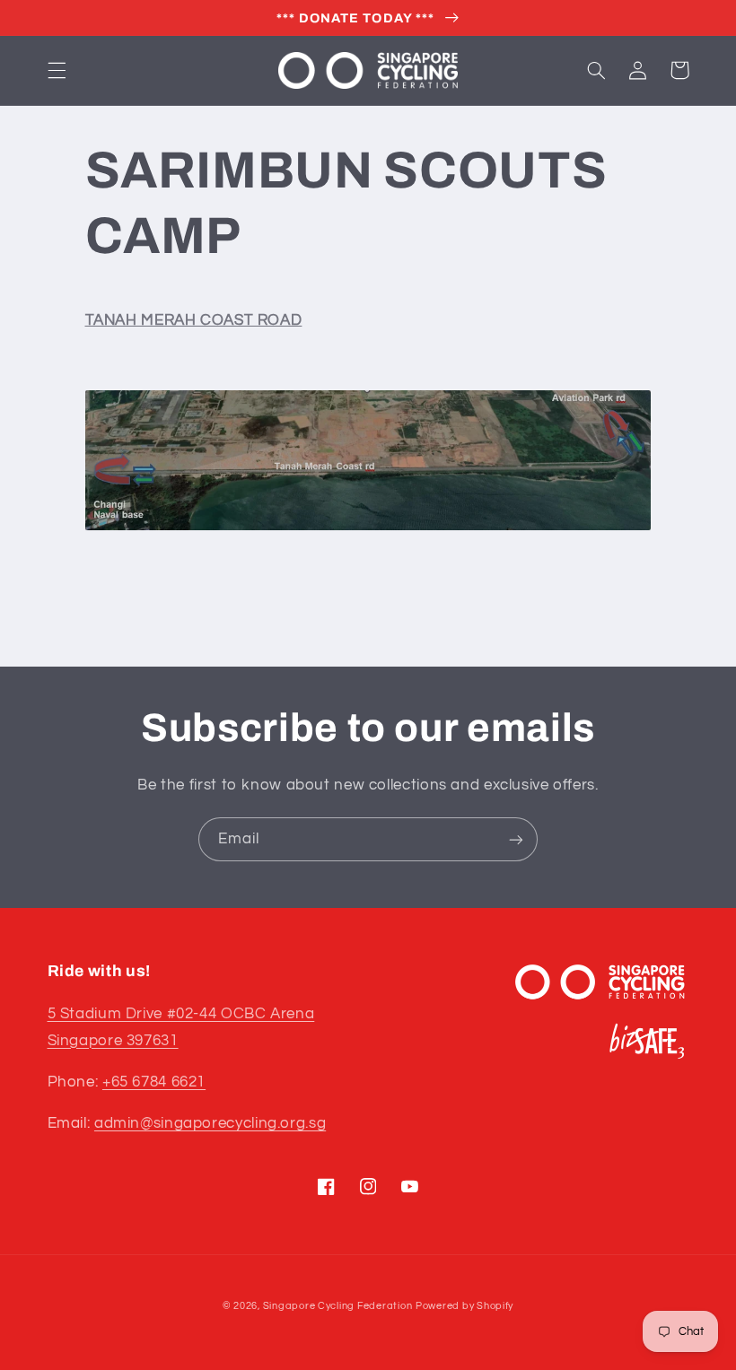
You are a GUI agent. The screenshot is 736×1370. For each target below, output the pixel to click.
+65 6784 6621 (154, 1082)
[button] (56, 70)
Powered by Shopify (464, 1306)
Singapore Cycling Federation (338, 1306)
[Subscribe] (516, 839)
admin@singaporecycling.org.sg (210, 1123)
